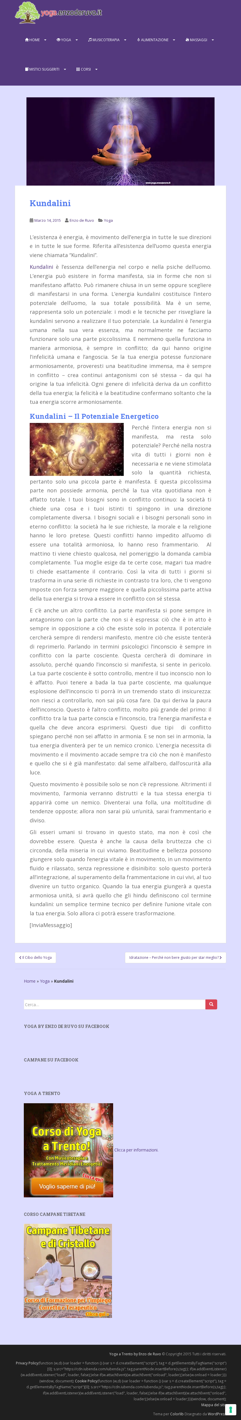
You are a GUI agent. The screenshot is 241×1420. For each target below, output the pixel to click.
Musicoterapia (106, 39)
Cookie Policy (86, 1381)
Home (34, 39)
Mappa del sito (213, 1404)
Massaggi (198, 39)
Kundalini (41, 266)
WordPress (217, 1413)
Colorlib (177, 1413)
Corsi (85, 69)
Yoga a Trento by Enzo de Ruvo (135, 1353)
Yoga (65, 39)
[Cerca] (211, 1004)
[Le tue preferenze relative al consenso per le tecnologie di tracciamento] (230, 1409)
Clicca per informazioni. (136, 1150)
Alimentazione (154, 39)
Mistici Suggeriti (44, 69)
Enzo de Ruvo (82, 220)
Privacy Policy (27, 1363)
